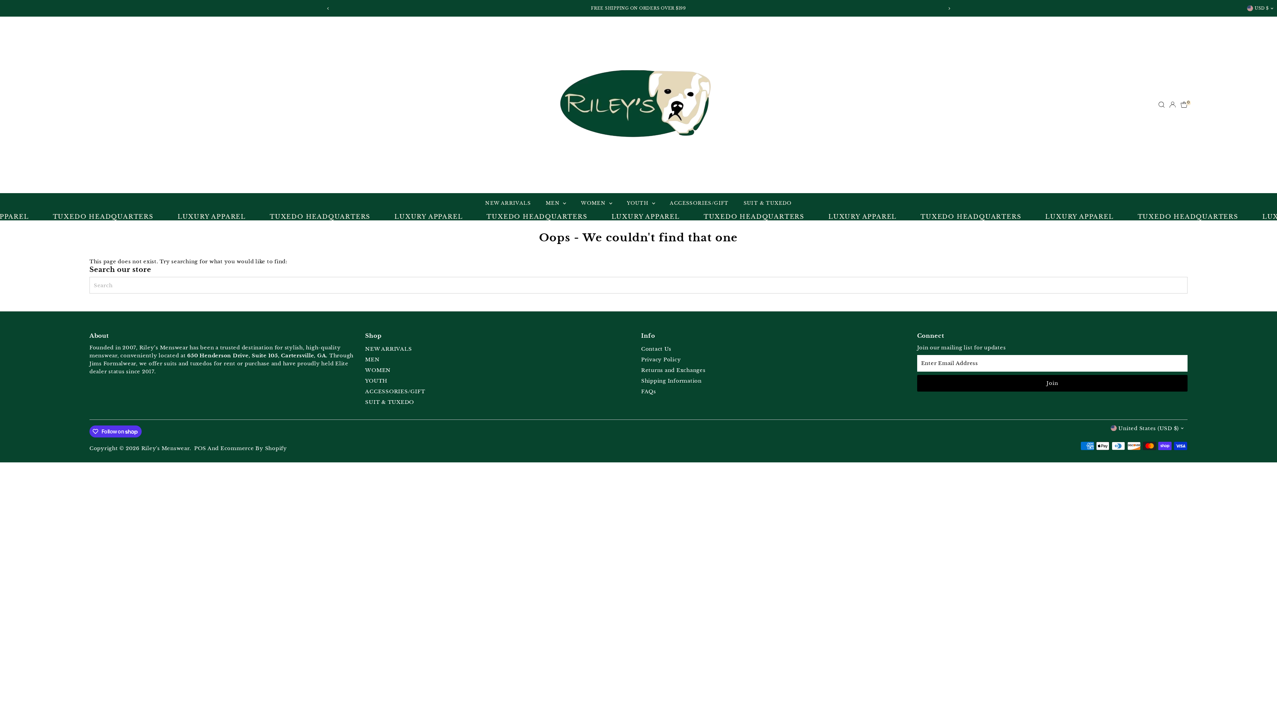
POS (200, 448)
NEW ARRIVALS (508, 203)
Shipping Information (671, 381)
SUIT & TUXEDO (768, 203)
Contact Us (656, 349)
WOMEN (594, 203)
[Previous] (328, 8)
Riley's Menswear (165, 448)
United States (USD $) (1148, 428)
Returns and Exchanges (673, 370)
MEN (554, 203)
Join (1052, 383)
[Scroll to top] (1263, 699)
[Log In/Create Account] (1173, 105)
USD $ (1262, 8)
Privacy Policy (661, 359)
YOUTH (638, 203)
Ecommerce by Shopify (253, 448)
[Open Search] (1162, 105)
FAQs (648, 391)
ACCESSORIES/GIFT (699, 203)
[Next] (948, 8)
